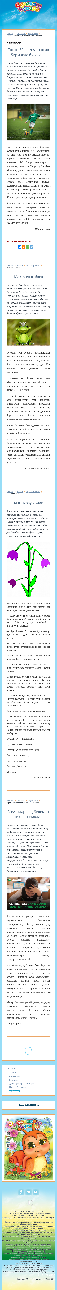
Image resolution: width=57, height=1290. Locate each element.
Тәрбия (12, 1073)
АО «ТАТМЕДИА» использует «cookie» (20, 1266)
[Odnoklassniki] (21, 1194)
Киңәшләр (14, 1080)
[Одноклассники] (23, 247)
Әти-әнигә (11, 1069)
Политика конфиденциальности (41, 1272)
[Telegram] (31, 247)
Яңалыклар (14, 1091)
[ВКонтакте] (19, 247)
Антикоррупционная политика (15, 1272)
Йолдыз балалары (17, 1087)
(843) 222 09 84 (49, 1279)
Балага (20, 266)
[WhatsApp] (27, 247)
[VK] (28, 1194)
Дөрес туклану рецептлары (21, 1083)
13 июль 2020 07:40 (13, 43)
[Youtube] (36, 1194)
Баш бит (10, 34)
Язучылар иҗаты (33, 266)
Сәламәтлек (14, 1076)
